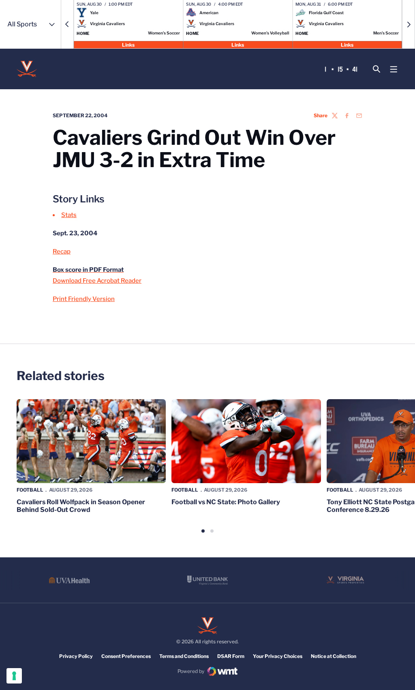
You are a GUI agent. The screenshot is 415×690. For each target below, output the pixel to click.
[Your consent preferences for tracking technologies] (14, 676)
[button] (67, 24)
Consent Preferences (126, 656)
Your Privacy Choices (277, 656)
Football (30, 490)
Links (128, 44)
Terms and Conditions (184, 656)
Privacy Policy (76, 656)
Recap (62, 251)
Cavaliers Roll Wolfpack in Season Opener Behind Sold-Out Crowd (81, 506)
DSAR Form (230, 656)
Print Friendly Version (84, 299)
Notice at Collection (333, 656)
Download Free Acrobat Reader (97, 280)
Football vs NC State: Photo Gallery (225, 502)
